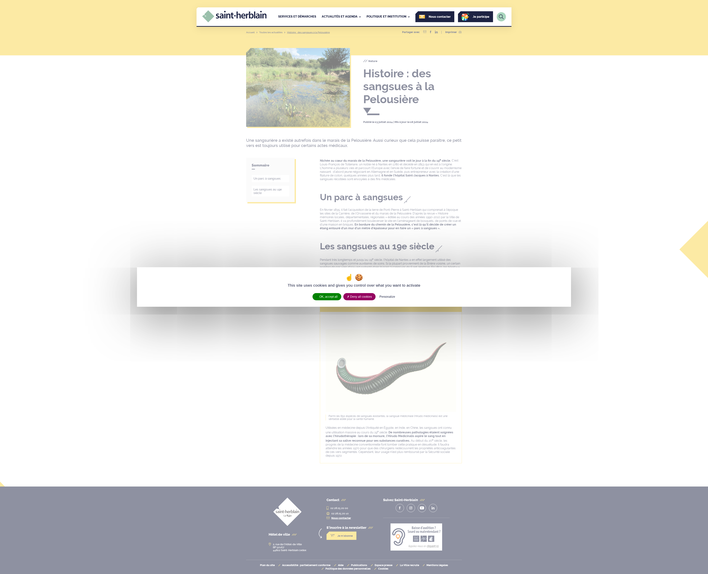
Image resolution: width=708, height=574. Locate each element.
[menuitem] (297, 16)
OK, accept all (328, 296)
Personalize (387, 296)
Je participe (481, 16)
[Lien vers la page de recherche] (501, 16)
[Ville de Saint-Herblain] (234, 21)
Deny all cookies (360, 296)
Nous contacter (440, 16)
